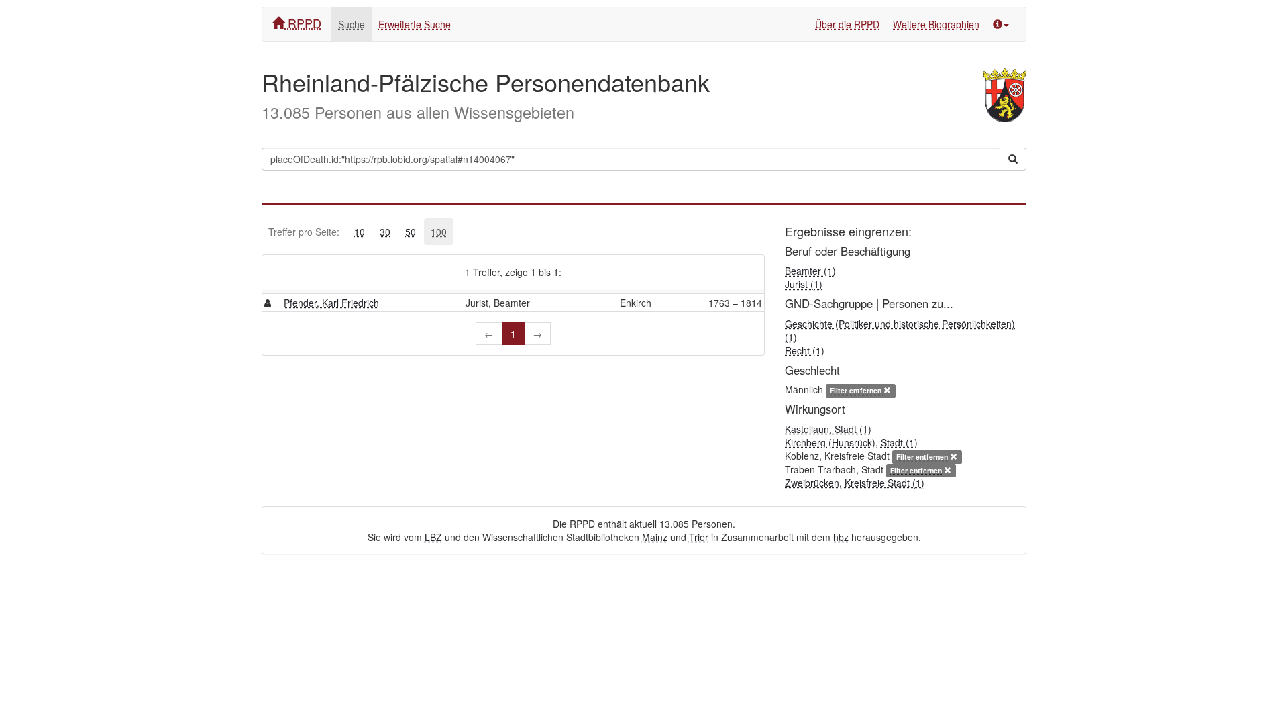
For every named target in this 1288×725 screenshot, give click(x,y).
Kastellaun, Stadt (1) (828, 429)
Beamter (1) (810, 270)
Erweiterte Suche (414, 24)
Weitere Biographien (936, 24)
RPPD (302, 23)
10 (359, 231)
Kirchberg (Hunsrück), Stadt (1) (851, 442)
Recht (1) (804, 350)
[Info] (1001, 24)
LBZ (433, 537)
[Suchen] (1013, 159)
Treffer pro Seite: (303, 231)
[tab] (359, 231)
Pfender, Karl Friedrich (331, 302)
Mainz (654, 537)
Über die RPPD (847, 24)
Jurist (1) (803, 284)
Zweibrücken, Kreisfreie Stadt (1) (854, 482)
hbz (841, 537)
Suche (351, 24)
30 (385, 231)
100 (439, 231)
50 (410, 231)
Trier (698, 537)
